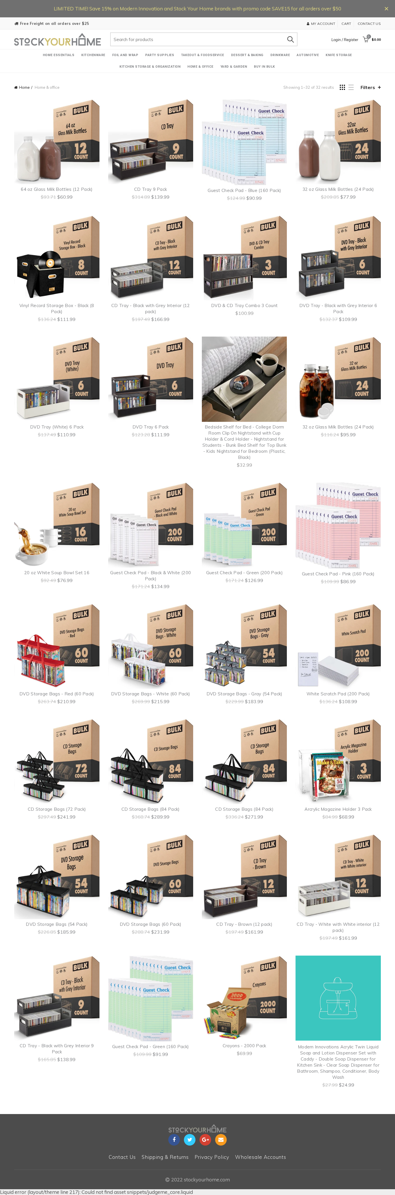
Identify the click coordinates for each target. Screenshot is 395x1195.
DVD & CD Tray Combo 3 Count (244, 305)
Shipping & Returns (165, 1157)
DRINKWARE (280, 55)
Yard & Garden (233, 67)
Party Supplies (159, 55)
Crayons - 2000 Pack (244, 1045)
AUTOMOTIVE (308, 55)
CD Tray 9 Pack (150, 189)
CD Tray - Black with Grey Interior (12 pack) (150, 308)
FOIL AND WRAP (125, 55)
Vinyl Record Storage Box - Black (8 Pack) (56, 308)
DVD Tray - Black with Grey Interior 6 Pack (338, 308)
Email (221, 1140)
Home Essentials (59, 55)
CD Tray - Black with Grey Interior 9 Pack (57, 1048)
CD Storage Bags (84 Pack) (150, 809)
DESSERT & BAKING (247, 55)
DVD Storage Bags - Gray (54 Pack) (244, 694)
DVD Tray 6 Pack (150, 427)
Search (290, 39)
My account (323, 23)
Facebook (174, 1140)
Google (205, 1140)
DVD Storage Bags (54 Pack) (57, 924)
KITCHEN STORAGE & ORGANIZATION (149, 67)
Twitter (189, 1140)
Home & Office (200, 67)
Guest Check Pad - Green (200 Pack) (244, 572)
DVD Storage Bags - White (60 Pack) (150, 694)
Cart (346, 23)
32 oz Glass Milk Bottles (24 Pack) (338, 189)
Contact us (369, 23)
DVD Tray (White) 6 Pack (57, 427)
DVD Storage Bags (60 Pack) (151, 924)
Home (24, 87)
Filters (368, 87)
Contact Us (122, 1157)
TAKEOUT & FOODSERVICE (202, 55)
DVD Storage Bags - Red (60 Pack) (56, 694)
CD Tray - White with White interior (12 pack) (338, 927)
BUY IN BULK (264, 67)
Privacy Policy (212, 1157)
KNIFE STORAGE (339, 55)
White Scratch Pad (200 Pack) (338, 694)
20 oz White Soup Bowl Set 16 (56, 572)
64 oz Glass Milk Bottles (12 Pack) (57, 189)
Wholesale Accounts (260, 1157)
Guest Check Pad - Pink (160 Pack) (338, 574)
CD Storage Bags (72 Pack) (57, 809)
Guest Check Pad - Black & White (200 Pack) (150, 575)
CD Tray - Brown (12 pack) (244, 924)
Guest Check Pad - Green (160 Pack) (150, 1046)
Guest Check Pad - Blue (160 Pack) (244, 190)
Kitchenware (93, 55)
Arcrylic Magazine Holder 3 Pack (338, 809)
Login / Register (344, 39)
